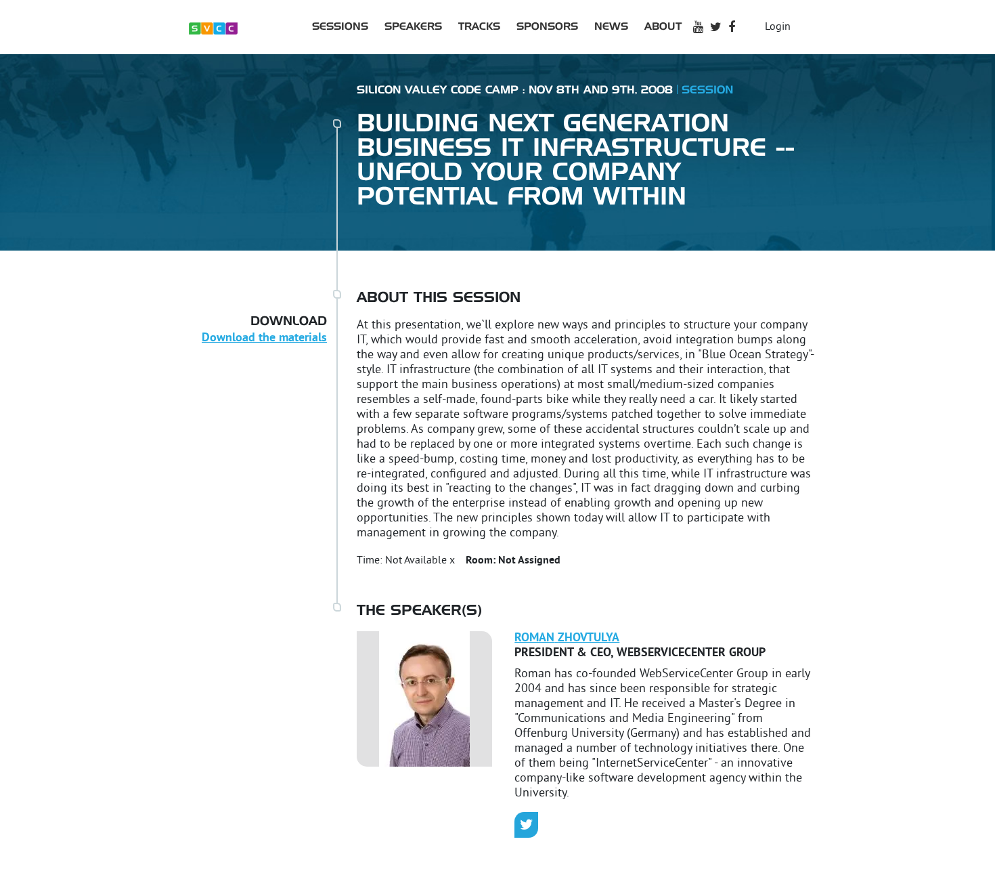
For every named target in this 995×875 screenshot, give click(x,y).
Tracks (479, 27)
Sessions (340, 27)
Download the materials (264, 338)
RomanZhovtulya (566, 638)
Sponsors (547, 27)
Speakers (413, 27)
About (663, 27)
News (611, 27)
